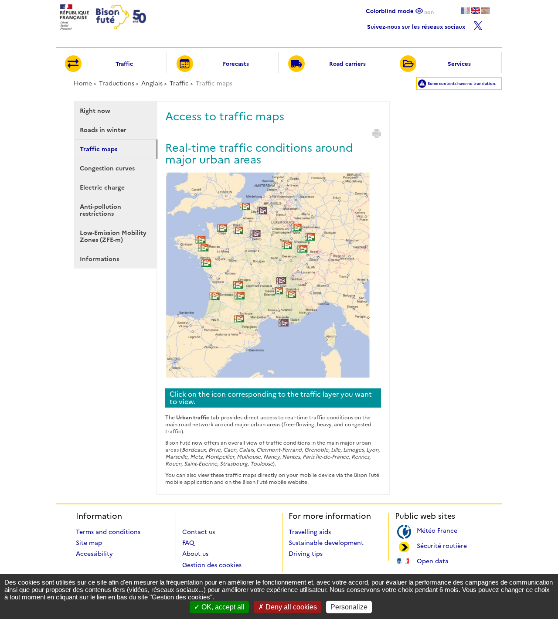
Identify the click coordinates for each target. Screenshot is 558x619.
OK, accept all (222, 607)
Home (83, 83)
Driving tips (306, 554)
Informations (99, 259)
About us (195, 554)
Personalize (348, 607)
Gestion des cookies (212, 565)
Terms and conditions (108, 532)
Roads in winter (103, 130)
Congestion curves (107, 168)
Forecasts (236, 63)
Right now (95, 111)
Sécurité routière (442, 545)
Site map (89, 543)
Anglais (152, 83)
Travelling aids (310, 532)
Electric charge (102, 187)
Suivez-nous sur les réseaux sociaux (417, 25)
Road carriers (347, 63)
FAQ (188, 543)
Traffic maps (98, 149)
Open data (433, 560)
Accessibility (94, 554)
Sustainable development (326, 543)
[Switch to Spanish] (485, 10)
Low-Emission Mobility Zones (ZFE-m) (113, 236)
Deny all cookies (290, 607)
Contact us (198, 532)
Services (459, 63)
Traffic (124, 63)
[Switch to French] (465, 10)
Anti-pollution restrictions (100, 210)
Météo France (437, 530)
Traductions (116, 83)
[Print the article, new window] (376, 133)
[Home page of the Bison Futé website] (102, 32)
